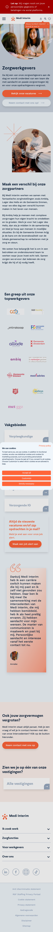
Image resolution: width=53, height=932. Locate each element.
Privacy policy (45, 446)
